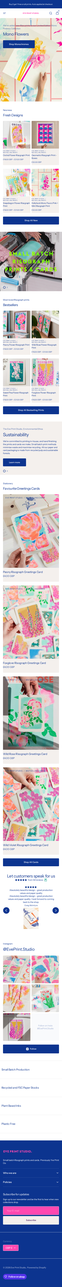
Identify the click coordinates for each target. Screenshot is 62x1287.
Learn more (14, 462)
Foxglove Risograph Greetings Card (24, 663)
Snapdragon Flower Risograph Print (16, 204)
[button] (4, 13)
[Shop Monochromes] (31, 59)
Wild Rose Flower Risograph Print (44, 346)
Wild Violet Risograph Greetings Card (25, 845)
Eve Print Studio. (18, 1267)
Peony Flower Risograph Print (16, 345)
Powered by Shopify (36, 1267)
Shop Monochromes (19, 44)
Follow (33, 1048)
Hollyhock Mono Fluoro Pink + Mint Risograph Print (45, 204)
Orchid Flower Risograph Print (16, 155)
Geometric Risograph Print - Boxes (44, 156)
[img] (21, 880)
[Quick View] (9, 140)
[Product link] (16, 143)
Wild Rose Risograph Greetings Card (25, 754)
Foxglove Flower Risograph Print (44, 394)
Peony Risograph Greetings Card (23, 572)
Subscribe (31, 1220)
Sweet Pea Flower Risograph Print (15, 394)
